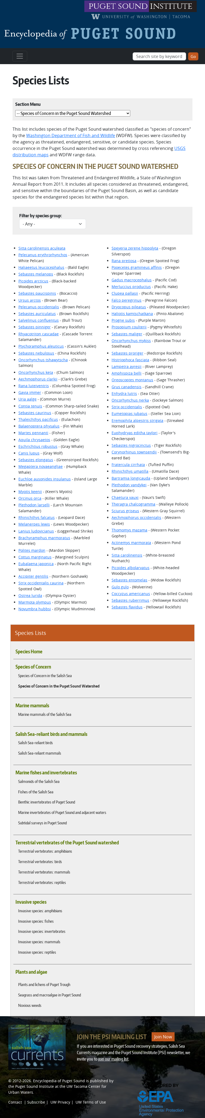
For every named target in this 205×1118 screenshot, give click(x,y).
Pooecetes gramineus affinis (137, 267)
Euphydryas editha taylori (134, 432)
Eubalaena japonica (36, 563)
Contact (15, 1102)
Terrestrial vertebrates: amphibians (45, 851)
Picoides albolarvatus (130, 567)
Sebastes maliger (127, 333)
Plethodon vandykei (129, 484)
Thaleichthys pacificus (38, 419)
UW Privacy (60, 1102)
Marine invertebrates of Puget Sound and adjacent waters (62, 812)
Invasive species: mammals (39, 941)
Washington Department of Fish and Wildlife (70, 135)
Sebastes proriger (127, 353)
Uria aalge (27, 399)
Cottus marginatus (35, 557)
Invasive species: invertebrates (41, 931)
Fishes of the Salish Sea (35, 791)
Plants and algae (31, 972)
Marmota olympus (34, 602)
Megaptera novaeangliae (40, 466)
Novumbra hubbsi (34, 608)
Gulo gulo (120, 586)
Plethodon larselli (34, 504)
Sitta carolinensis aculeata (41, 248)
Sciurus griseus (125, 510)
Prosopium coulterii (129, 326)
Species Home (28, 651)
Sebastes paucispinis (37, 293)
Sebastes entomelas (129, 580)
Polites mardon (31, 550)
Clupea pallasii (125, 293)
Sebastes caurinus (34, 412)
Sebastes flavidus (127, 607)
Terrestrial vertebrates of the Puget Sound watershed (67, 842)
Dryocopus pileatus (129, 306)
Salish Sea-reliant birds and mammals (51, 734)
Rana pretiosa (124, 260)
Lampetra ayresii (126, 366)
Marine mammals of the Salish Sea (44, 714)
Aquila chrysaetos (34, 439)
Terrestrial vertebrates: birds (40, 861)
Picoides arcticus (33, 281)
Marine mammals (32, 705)
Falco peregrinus (126, 300)
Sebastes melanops (35, 274)
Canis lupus (29, 453)
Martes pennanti (33, 432)
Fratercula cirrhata (128, 464)
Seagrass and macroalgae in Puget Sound (49, 994)
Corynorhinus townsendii (134, 452)
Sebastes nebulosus (36, 353)
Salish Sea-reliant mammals (39, 753)
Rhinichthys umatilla (130, 471)
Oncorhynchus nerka (130, 400)
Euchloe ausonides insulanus (44, 479)
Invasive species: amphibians (40, 910)
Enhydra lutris (124, 393)
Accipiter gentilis (33, 576)
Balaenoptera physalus (39, 426)
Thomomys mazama (129, 530)
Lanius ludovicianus (36, 531)
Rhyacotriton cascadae (38, 333)
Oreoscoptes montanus (132, 379)
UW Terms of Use (91, 1102)
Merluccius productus (131, 286)
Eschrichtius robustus (37, 446)
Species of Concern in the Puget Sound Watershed (59, 686)
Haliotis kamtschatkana (132, 313)
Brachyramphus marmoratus (44, 537)
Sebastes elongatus (35, 459)
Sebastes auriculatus (37, 313)
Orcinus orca (29, 498)
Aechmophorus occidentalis (136, 517)
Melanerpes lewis (34, 524)
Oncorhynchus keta (35, 372)
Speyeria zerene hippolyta (135, 248)
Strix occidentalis (127, 406)
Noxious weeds (29, 1005)
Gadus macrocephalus (132, 279)
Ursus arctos (29, 300)
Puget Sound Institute (34, 1086)
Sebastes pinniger (34, 326)
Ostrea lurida (30, 595)
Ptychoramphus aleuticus (41, 346)
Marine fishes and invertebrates (46, 772)
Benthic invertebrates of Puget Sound (46, 802)
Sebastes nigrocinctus (131, 445)
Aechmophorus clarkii (37, 379)
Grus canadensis (126, 386)
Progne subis (123, 320)
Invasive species (30, 902)
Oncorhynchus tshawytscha (43, 359)
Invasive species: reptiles (37, 952)
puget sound (118, 6)
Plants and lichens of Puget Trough (44, 984)
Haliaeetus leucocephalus (41, 267)
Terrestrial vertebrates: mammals (44, 872)
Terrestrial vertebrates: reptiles (42, 882)
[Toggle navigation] (19, 56)
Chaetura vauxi (125, 497)
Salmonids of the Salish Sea (39, 781)
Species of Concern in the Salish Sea (45, 675)
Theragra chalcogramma (133, 504)
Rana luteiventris (33, 385)
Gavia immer (29, 392)
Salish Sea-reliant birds (35, 742)
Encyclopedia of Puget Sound (59, 1080)
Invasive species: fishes (36, 921)
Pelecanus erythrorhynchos (42, 254)
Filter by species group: (40, 215)
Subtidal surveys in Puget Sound (42, 822)
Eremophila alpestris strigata (137, 420)
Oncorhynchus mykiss (131, 340)
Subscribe (36, 1102)
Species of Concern (33, 667)
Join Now (163, 1037)
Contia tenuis (30, 406)
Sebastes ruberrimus (130, 600)
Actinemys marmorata (131, 542)
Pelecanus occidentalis (38, 306)
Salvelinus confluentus (38, 320)
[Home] (92, 33)
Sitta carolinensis (127, 555)
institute (171, 6)
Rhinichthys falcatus (36, 517)
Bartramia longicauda (131, 478)
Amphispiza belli (126, 373)
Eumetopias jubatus (129, 413)
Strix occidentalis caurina (41, 582)
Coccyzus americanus (131, 593)
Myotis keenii (30, 491)
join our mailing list (113, 1059)
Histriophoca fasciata (130, 359)
